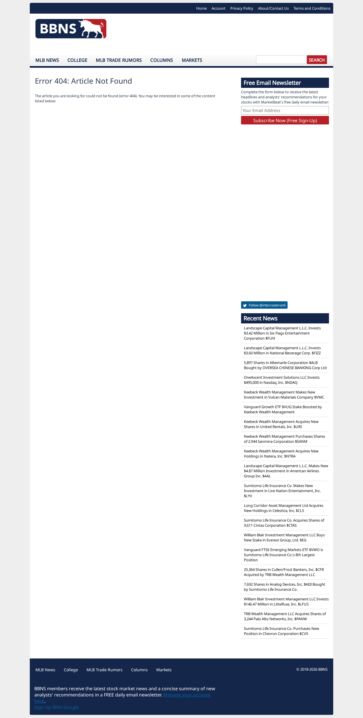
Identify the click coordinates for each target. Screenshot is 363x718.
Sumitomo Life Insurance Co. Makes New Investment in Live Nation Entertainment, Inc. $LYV (282, 490)
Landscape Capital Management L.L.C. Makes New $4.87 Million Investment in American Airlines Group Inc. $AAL (286, 470)
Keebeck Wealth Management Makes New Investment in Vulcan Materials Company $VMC (284, 394)
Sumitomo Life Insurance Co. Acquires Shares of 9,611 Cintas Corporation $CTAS (284, 523)
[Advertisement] (222, 33)
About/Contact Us (273, 8)
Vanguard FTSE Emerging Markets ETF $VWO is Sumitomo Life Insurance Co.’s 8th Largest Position (283, 554)
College (77, 60)
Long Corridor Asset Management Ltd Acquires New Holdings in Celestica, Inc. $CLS (283, 508)
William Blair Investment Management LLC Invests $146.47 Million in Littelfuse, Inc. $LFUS (286, 601)
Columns (161, 60)
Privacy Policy (241, 8)
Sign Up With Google (56, 707)
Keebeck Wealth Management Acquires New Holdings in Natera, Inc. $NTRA (281, 453)
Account (218, 8)
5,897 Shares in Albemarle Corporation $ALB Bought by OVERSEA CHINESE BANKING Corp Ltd (285, 365)
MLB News (47, 60)
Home (201, 8)
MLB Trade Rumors (119, 60)
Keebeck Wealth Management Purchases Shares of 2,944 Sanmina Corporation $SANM (284, 439)
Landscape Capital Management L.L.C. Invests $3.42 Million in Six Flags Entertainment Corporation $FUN (282, 333)
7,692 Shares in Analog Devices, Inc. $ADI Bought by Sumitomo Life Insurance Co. (284, 587)
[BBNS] (71, 30)
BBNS (323, 669)
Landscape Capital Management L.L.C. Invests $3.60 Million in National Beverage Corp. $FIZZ (282, 350)
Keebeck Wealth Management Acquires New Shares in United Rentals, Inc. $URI (281, 424)
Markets (192, 60)
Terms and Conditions (312, 8)
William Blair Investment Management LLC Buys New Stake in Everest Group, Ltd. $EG (284, 537)
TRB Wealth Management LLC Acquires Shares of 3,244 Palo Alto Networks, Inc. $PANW (285, 616)
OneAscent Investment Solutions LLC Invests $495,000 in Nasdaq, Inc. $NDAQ (282, 380)
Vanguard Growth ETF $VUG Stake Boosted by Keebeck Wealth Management (283, 409)
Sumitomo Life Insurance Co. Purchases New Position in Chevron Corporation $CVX (281, 631)
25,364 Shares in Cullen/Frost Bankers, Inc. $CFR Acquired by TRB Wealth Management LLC (284, 572)
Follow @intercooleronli (267, 305)
